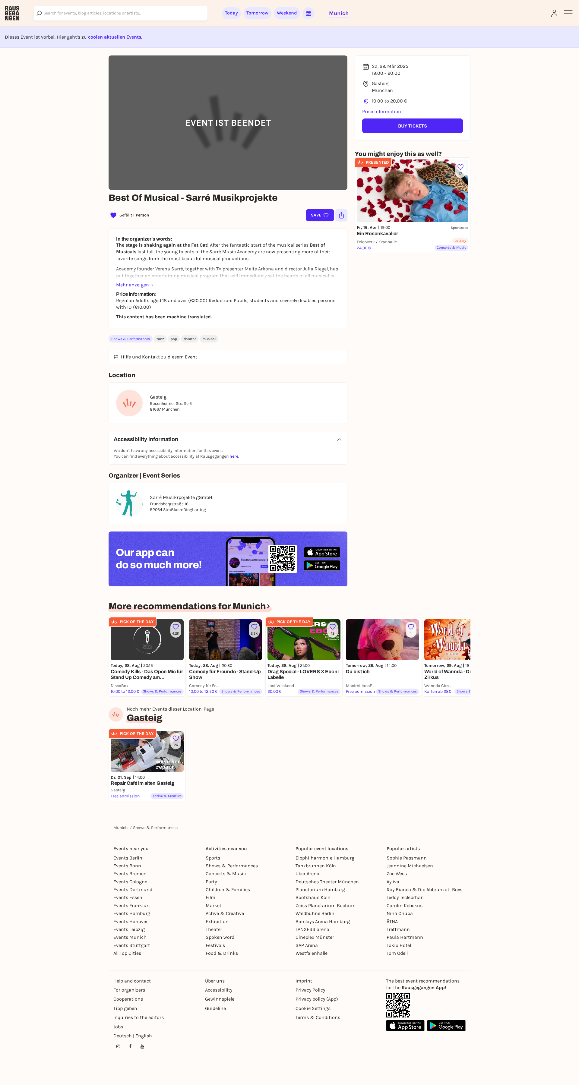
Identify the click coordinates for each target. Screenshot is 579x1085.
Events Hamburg (131, 913)
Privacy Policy (310, 990)
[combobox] (120, 13)
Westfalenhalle (311, 953)
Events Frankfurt (131, 905)
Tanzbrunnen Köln (316, 866)
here (233, 456)
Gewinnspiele (219, 999)
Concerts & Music (226, 873)
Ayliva (393, 882)
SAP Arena (307, 945)
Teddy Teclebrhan (405, 897)
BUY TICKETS (412, 126)
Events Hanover (130, 921)
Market (213, 905)
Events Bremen (130, 873)
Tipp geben (125, 1008)
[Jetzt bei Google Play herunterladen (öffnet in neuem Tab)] (322, 565)
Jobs (118, 1027)
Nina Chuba (400, 913)
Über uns (215, 981)
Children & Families (228, 889)
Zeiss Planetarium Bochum (326, 905)
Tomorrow (257, 13)
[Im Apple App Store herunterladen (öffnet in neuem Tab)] (322, 552)
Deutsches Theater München (327, 882)
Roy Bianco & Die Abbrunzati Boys (424, 889)
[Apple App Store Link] (405, 1025)
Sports (213, 858)
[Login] (554, 13)
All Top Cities (127, 953)
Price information (381, 111)
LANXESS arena (312, 929)
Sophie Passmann (407, 858)
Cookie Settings (313, 1008)
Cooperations (128, 999)
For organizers (129, 990)
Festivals (215, 945)
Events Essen (127, 897)
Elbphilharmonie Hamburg (325, 858)
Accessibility (218, 990)
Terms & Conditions (318, 1017)
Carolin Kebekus (404, 905)
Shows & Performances (130, 339)
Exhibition (217, 921)
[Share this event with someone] (341, 215)
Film (210, 897)
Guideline (215, 1008)
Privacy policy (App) (317, 999)
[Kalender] (308, 13)
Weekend (287, 13)
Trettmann (398, 929)
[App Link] (398, 1005)
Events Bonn (127, 866)
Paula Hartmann (405, 937)
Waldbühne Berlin (315, 913)
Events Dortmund (132, 889)
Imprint (304, 981)
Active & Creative (225, 913)
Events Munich (130, 937)
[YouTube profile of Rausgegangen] (142, 1046)
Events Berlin (127, 858)
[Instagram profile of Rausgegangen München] (118, 1046)
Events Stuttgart (131, 945)
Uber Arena (307, 873)
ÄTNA (392, 921)
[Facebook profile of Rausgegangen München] (130, 1046)
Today (231, 13)
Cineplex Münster (315, 937)
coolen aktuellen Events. (115, 37)
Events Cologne (130, 882)
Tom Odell (397, 953)
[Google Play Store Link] (446, 1025)
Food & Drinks (222, 953)
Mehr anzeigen (132, 285)
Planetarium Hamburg (320, 889)
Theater (214, 929)
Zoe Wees (397, 873)
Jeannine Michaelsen (410, 866)
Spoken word (220, 937)
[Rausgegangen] (12, 13)
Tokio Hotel (399, 945)
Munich (120, 827)
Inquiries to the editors (138, 1017)
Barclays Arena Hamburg (323, 921)
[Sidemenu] (568, 13)
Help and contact (132, 981)
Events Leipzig (129, 929)
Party (211, 882)
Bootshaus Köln (313, 897)
